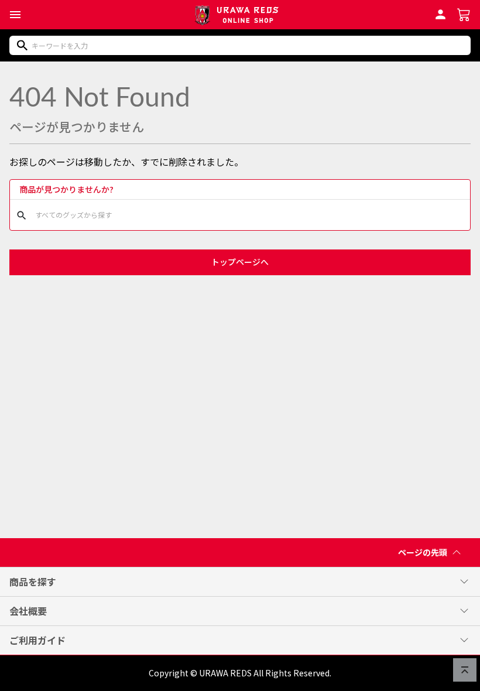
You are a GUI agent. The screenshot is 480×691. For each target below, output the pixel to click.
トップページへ (240, 262)
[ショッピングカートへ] (464, 13)
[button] (15, 14)
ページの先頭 (422, 552)
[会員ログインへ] (440, 13)
